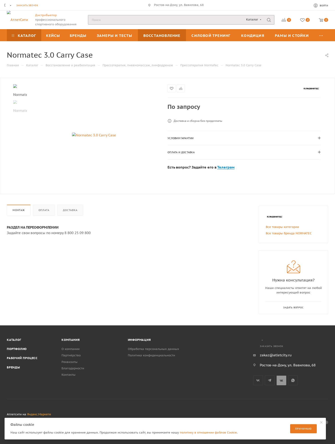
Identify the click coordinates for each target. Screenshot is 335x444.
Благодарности (73, 368)
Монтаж (19, 210)
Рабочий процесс (22, 358)
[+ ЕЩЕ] (321, 35)
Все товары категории (282, 227)
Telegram (270, 380)
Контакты (68, 375)
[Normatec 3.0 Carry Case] (94, 135)
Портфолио (17, 349)
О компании (71, 349)
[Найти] (268, 20)
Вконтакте (258, 380)
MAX (281, 380)
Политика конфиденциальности (151, 355)
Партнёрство (71, 355)
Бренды (13, 367)
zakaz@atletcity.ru (276, 355)
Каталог (14, 340)
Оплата (44, 210)
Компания (71, 340)
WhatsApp (293, 380)
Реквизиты (69, 362)
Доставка (70, 210)
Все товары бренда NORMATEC (289, 233)
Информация (139, 340)
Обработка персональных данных (153, 349)
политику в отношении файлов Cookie (208, 432)
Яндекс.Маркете (39, 414)
